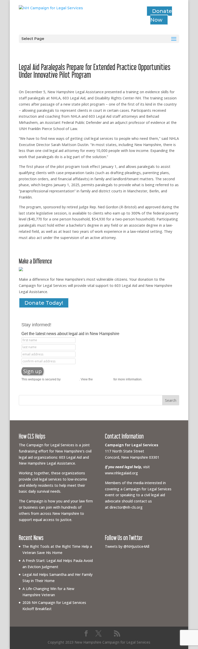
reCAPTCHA (70, 379)
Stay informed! (36, 324)
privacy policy (103, 379)
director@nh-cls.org (126, 507)
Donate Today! (43, 303)
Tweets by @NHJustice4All (127, 546)
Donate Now (161, 15)
